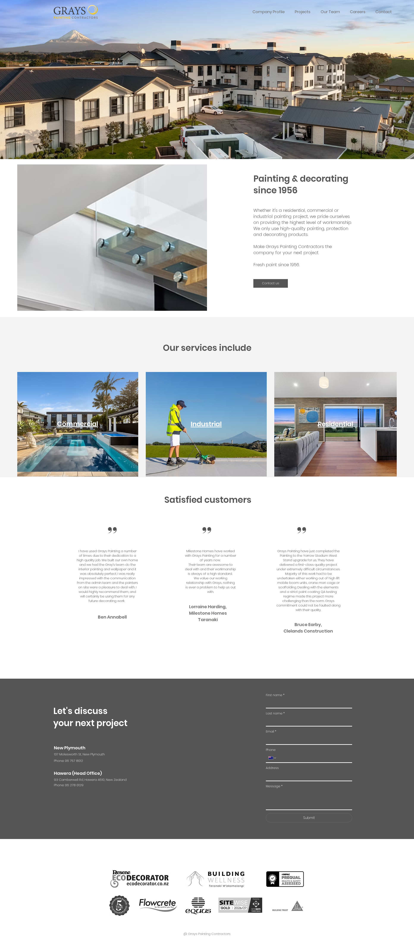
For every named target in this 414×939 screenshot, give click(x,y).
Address (272, 768)
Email (271, 732)
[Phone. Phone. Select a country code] (272, 758)
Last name (275, 713)
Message (274, 786)
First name (275, 695)
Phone (271, 750)
